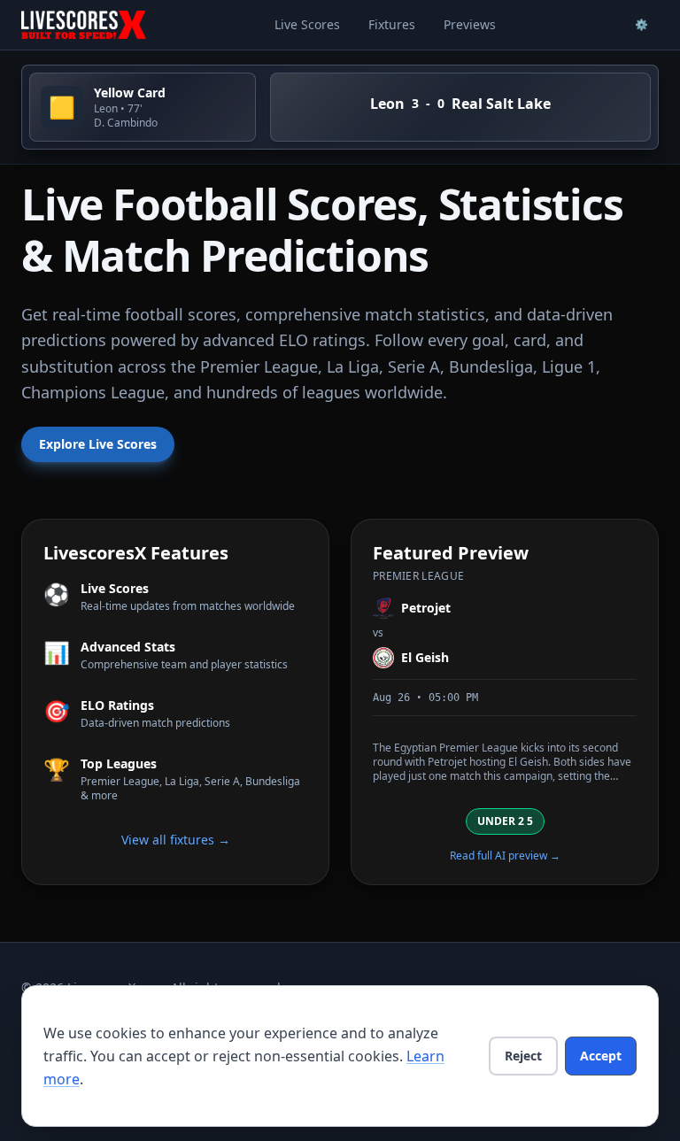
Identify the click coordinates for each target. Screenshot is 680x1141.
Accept (601, 1055)
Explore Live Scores (98, 444)
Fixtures (391, 24)
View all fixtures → (175, 839)
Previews (470, 24)
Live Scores (307, 24)
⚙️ (641, 24)
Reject (523, 1055)
